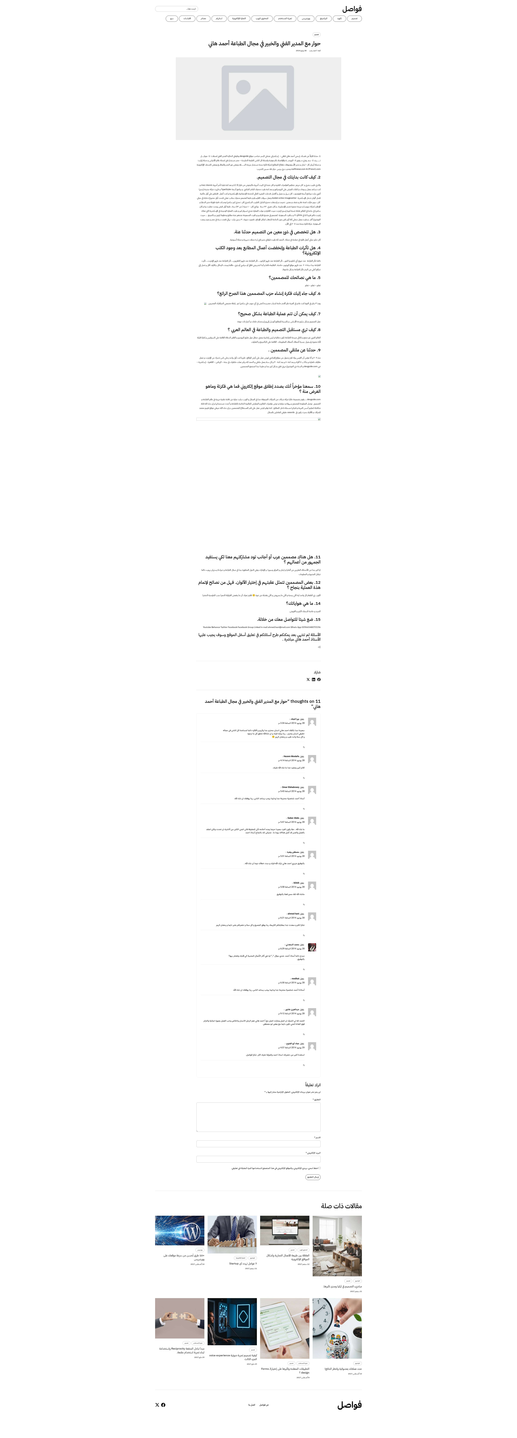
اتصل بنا (251, 1405)
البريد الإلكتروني (313, 1153)
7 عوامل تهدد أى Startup (243, 1263)
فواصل (352, 9)
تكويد (339, 18)
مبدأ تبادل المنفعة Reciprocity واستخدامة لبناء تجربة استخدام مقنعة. (181, 1350)
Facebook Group (246, 627)
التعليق (317, 1099)
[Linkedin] (313, 679)
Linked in (258, 627)
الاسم (317, 1137)
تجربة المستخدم (285, 18)
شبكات (282, 399)
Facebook (232, 627)
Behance (216, 627)
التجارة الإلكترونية (239, 18)
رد (304, 747)
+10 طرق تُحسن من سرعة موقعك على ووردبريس (183, 1257)
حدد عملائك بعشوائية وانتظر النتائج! (343, 1369)
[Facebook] (163, 1405)
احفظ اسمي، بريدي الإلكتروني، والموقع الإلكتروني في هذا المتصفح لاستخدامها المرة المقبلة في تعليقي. (274, 1168)
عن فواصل (264, 1405)
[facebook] (319, 679)
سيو (172, 18)
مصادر (203, 18)
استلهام (219, 18)
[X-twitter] (157, 1405)
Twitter (224, 627)
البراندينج (323, 18)
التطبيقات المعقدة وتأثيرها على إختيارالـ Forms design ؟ (285, 1371)
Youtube (207, 627)
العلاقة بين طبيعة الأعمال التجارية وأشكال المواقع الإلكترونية (287, 1257)
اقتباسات (187, 18)
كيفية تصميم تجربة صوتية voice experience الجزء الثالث (233, 1357)
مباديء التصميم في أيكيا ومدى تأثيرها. (342, 1286)
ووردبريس (306, 18)
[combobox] (176, 9)
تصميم (354, 18)
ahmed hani (293, 914)
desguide (244, 156)
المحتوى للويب (262, 18)
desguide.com (314, 399)
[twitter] (308, 679)
